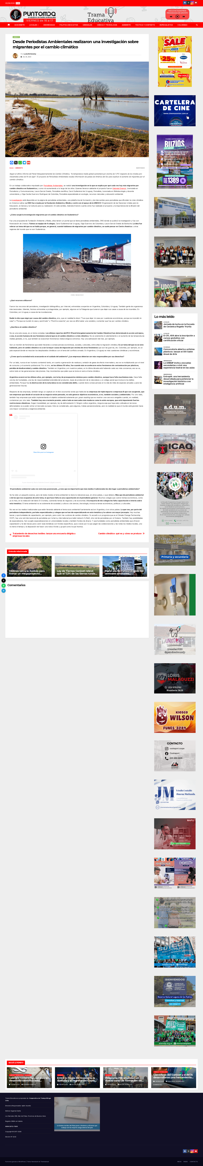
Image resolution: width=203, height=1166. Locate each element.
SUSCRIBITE (19, 25)
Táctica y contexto (145, 25)
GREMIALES (87, 25)
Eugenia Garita (29, 1084)
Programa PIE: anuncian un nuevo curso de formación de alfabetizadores (123, 1080)
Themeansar (44, 1161)
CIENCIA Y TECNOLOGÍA (107, 25)
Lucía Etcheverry (30, 54)
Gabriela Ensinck (119, 188)
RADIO (186, 1161)
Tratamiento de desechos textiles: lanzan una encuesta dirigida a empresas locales (44, 534)
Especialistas (166, 25)
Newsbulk (35, 1161)
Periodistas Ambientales (53, 185)
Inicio (11, 168)
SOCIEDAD (28, 1075)
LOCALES (33, 25)
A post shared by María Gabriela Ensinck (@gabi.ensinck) (41, 482)
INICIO (179, 1161)
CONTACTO (194, 1161)
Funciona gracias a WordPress (15, 1161)
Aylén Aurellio (77, 1084)
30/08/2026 (15, 1084)
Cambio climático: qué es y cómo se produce (120, 533)
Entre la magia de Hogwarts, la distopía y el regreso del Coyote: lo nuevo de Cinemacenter (77, 1080)
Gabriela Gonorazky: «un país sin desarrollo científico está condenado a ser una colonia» (29, 1080)
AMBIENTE (126, 25)
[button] (197, 25)
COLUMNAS (182, 25)
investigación (17, 200)
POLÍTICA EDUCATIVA (69, 25)
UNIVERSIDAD (49, 25)
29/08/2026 (63, 1084)
